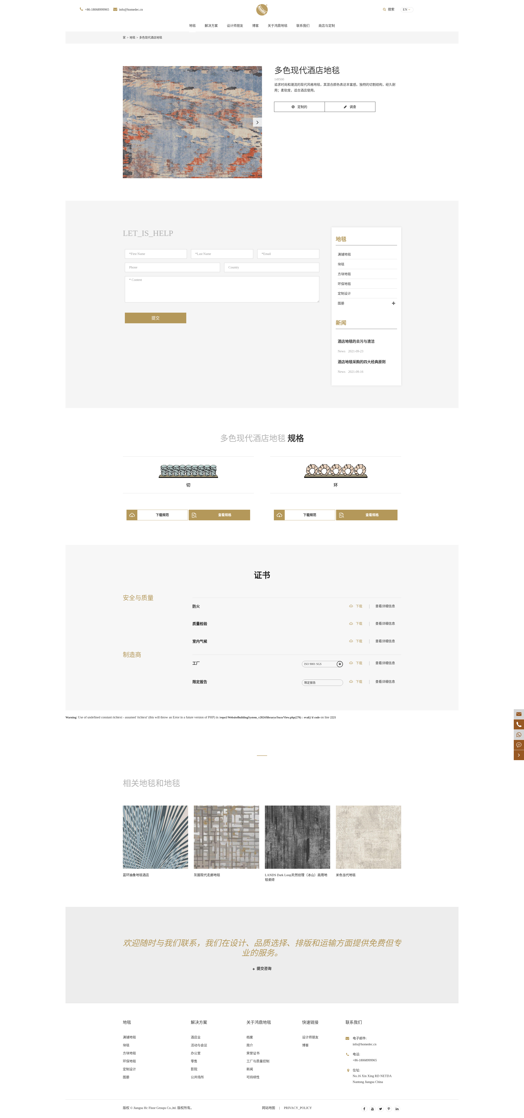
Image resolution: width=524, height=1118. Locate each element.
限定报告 (199, 682)
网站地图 (268, 1108)
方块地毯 (344, 274)
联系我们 (302, 25)
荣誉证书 (253, 1053)
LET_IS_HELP (148, 233)
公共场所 (197, 1077)
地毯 (192, 25)
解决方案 (211, 25)
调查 (352, 107)
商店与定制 (326, 25)
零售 (194, 1061)
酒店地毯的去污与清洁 (356, 341)
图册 (341, 303)
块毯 (341, 264)
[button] (257, 122)
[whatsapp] (519, 735)
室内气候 (199, 641)
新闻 (341, 323)
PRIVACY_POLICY (298, 1108)
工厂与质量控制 (257, 1061)
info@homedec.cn (131, 9)
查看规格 (224, 515)
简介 (249, 1045)
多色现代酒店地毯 (150, 37)
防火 (196, 606)
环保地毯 (344, 284)
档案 (249, 1037)
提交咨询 (263, 969)
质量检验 (199, 624)
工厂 (196, 663)
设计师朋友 (235, 25)
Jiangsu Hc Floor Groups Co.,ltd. (154, 1108)
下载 (358, 606)
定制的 (302, 107)
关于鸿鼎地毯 (277, 25)
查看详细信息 (385, 606)
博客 (255, 25)
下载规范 (162, 515)
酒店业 (196, 1037)
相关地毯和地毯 (151, 783)
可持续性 (253, 1077)
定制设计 (344, 293)
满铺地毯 (344, 254)
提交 (155, 318)
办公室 (196, 1053)
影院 (194, 1069)
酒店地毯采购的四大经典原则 (362, 362)
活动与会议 (199, 1045)
